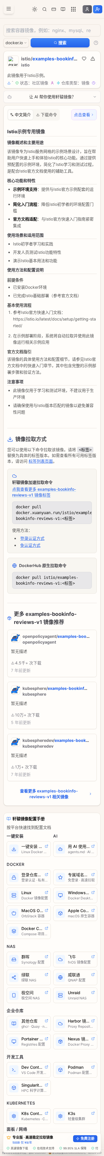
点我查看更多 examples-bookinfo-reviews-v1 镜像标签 (44, 492)
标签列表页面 (41, 461)
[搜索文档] (44, 9)
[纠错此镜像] (93, 59)
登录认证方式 (32, 538)
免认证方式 (30, 545)
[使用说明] (96, 42)
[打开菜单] (8, 8)
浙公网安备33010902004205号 (69, 1152)
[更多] (73, 9)
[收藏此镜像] (84, 59)
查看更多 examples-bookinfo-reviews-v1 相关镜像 (49, 793)
